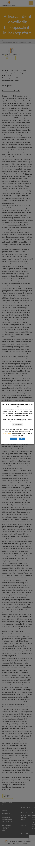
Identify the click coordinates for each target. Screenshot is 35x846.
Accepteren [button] (13, 439)
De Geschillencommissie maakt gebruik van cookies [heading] (17, 406)
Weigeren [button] (22, 439)
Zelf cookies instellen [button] (17, 424)
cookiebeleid (7, 433)
